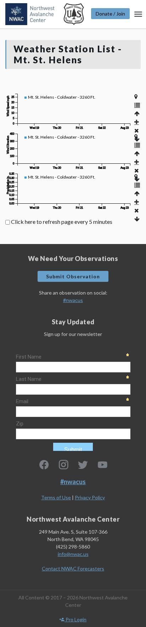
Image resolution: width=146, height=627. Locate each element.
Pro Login (75, 619)
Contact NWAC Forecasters (73, 568)
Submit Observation (73, 276)
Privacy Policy (90, 497)
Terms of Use (56, 497)
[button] (137, 104)
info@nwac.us (73, 554)
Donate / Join (110, 14)
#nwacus (73, 300)
